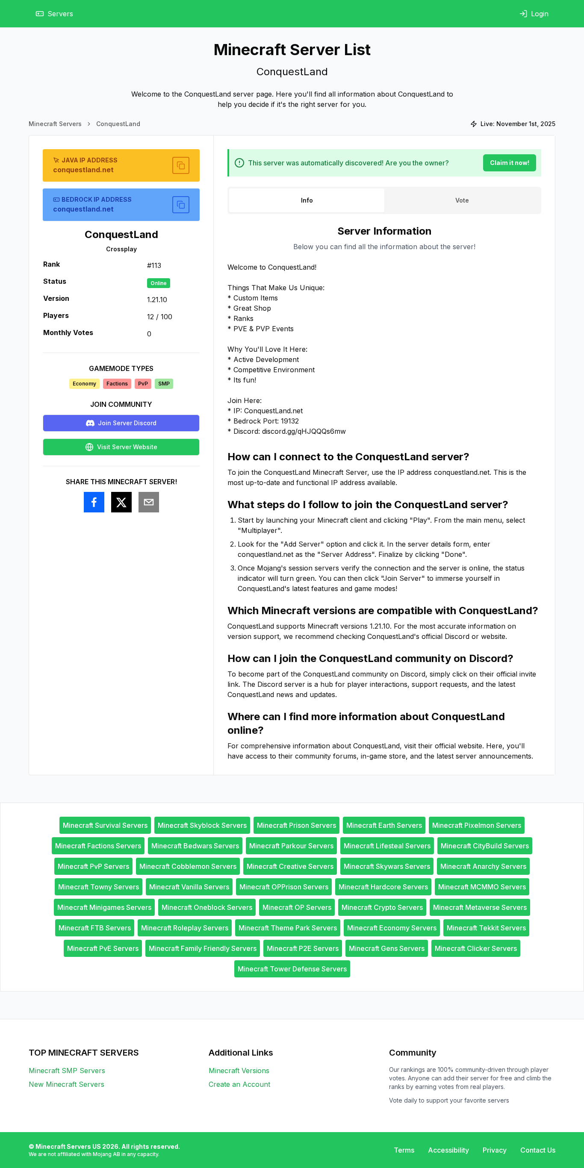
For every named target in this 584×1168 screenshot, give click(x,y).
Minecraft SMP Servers (67, 1070)
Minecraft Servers (55, 123)
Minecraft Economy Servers (392, 928)
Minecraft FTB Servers (95, 928)
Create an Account (239, 1084)
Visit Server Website (127, 446)
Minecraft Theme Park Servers (288, 928)
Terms (404, 1150)
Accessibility (448, 1150)
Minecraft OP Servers (297, 907)
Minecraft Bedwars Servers (195, 845)
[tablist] (384, 200)
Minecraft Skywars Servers (387, 866)
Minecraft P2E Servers (303, 948)
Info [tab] (307, 200)
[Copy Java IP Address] (180, 165)
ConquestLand (118, 123)
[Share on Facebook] (94, 502)
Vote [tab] (462, 200)
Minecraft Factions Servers (98, 845)
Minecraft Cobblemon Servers (187, 866)
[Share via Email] (149, 502)
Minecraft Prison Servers (296, 825)
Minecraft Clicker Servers (476, 948)
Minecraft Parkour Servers (291, 845)
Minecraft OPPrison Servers (283, 887)
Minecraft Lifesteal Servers (387, 845)
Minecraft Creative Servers (290, 866)
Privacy (495, 1150)
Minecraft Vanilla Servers (189, 887)
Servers (60, 13)
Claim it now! (509, 162)
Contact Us (537, 1150)
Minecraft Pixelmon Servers (476, 825)
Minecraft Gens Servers (387, 948)
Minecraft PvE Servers (103, 948)
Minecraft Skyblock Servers (202, 825)
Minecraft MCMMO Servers (482, 887)
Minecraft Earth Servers (384, 825)
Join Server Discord (127, 423)
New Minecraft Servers (66, 1084)
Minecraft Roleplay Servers (184, 928)
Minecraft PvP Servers (93, 866)
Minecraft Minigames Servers (104, 907)
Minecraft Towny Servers (98, 887)
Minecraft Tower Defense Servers (292, 969)
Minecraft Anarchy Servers (483, 866)
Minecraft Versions (239, 1070)
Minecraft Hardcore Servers (383, 887)
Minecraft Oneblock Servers (207, 907)
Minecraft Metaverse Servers (480, 907)
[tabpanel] (384, 492)
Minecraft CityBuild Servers (485, 845)
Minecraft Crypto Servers (382, 907)
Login (540, 13)
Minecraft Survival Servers (105, 825)
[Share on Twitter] (121, 502)
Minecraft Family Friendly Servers (203, 948)
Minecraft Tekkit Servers (486, 928)
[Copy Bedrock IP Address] (180, 204)
